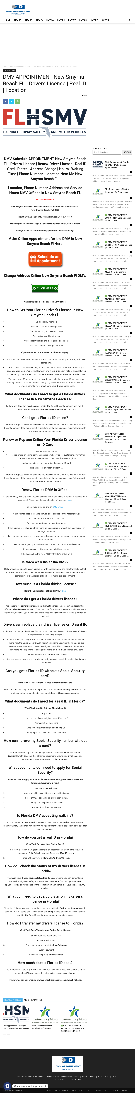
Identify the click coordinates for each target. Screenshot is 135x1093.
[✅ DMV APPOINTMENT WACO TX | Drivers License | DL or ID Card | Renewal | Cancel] (74, 1014)
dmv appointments (17, 67)
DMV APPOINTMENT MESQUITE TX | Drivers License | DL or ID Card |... (117, 272)
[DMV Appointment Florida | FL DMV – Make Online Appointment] (16, 1014)
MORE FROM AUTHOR (33, 1000)
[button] (129, 20)
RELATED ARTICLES (12, 1000)
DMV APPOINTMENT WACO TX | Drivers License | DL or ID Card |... (118, 218)
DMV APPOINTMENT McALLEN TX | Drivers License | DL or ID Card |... (117, 299)
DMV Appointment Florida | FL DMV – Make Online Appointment (117, 165)
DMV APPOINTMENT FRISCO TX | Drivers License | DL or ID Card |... (118, 410)
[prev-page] (4, 1036)
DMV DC (61, 20)
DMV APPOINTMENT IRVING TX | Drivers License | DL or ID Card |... (118, 526)
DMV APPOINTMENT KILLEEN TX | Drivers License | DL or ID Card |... (118, 326)
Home (5, 67)
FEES (63, 591)
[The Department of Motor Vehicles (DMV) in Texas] (45, 1014)
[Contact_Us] (7, 1086)
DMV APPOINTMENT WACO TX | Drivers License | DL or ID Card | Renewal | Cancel (73, 1028)
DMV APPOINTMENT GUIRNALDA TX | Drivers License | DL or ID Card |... (117, 553)
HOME (7, 20)
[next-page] (8, 1036)
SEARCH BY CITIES (101, 148)
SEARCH (127, 152)
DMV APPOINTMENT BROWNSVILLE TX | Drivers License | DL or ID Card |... (117, 380)
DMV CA (17, 20)
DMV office (58, 507)
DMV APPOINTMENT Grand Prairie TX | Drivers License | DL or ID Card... (117, 466)
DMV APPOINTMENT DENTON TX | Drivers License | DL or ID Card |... (118, 245)
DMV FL (39, 20)
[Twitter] (11, 101)
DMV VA (50, 20)
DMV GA (28, 20)
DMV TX (105, 20)
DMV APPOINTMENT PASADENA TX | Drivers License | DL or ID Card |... (117, 353)
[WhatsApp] (17, 101)
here (69, 500)
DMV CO (83, 20)
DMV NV (72, 20)
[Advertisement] (84, 10)
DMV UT (94, 20)
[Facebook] (5, 101)
